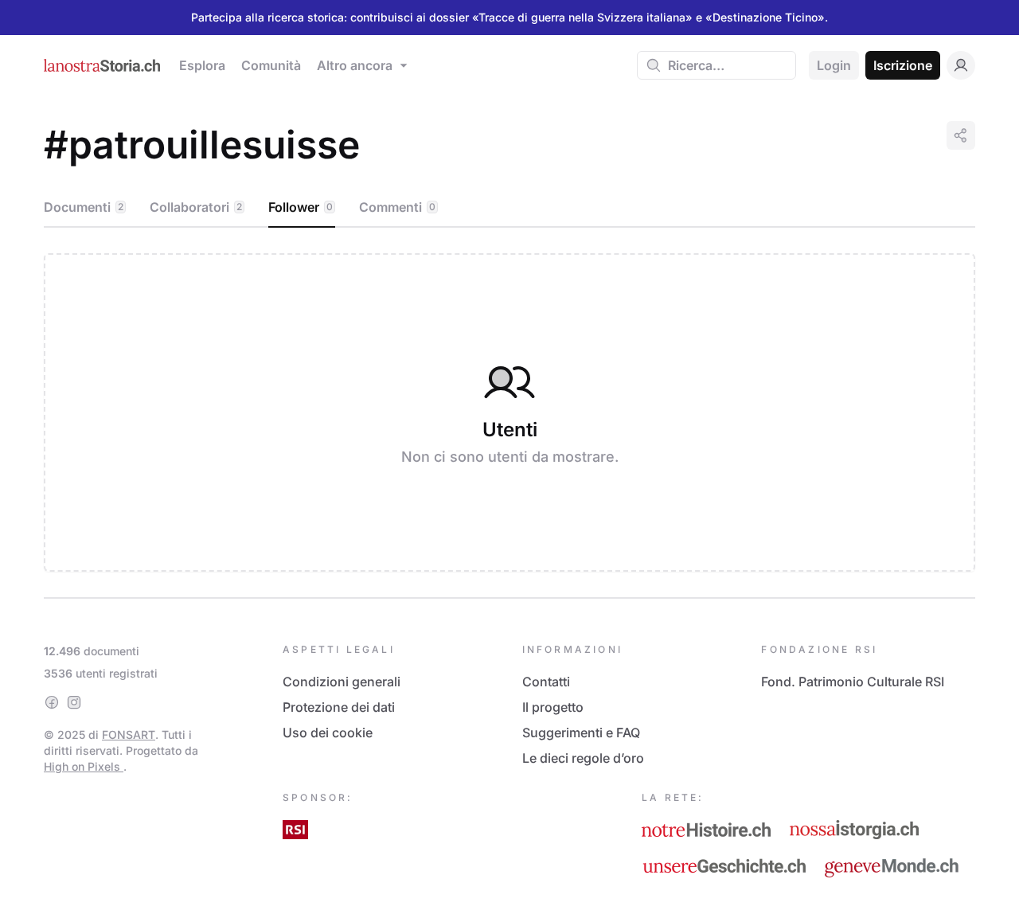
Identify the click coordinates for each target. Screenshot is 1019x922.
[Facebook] (52, 702)
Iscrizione (902, 65)
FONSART (128, 734)
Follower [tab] (300, 207)
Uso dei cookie (328, 732)
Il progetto (553, 707)
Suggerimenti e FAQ (581, 732)
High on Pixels (83, 766)
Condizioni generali (341, 682)
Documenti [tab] (83, 207)
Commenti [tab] (397, 207)
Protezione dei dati (339, 707)
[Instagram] (74, 702)
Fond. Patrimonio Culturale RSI (852, 682)
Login (834, 65)
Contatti (546, 682)
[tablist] (509, 208)
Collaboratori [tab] (196, 207)
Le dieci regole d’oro (583, 758)
